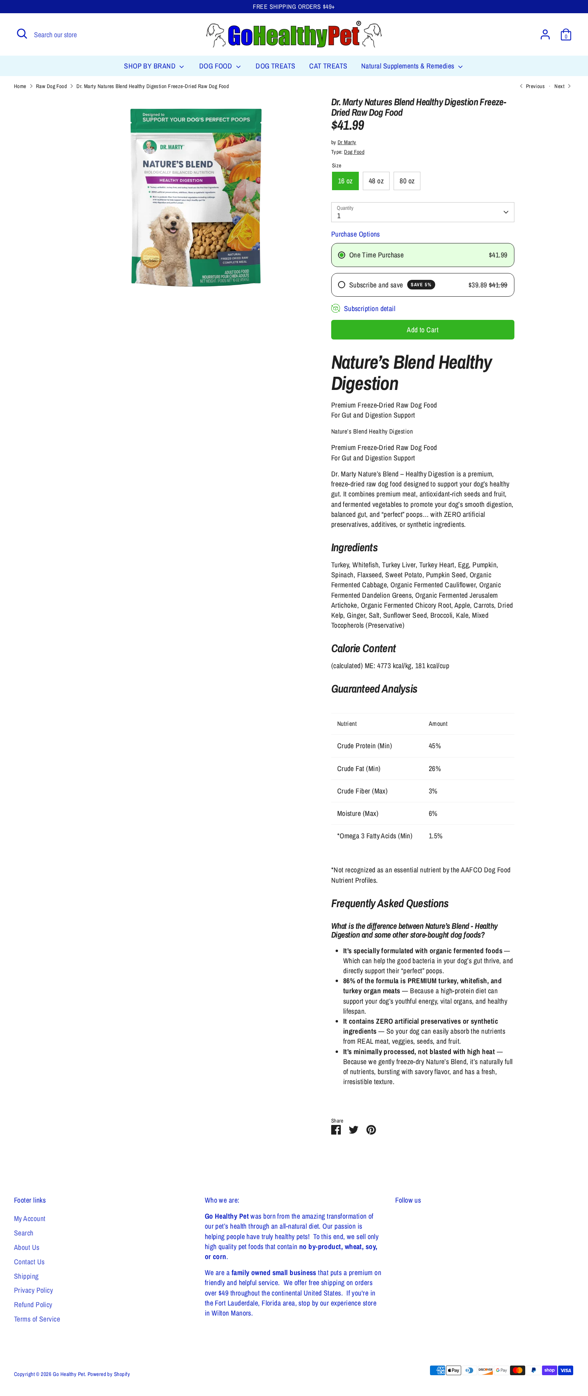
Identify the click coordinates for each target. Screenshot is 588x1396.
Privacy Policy (33, 1290)
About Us (27, 1247)
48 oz (376, 181)
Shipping (26, 1276)
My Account (30, 1218)
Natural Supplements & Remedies (408, 66)
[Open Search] (22, 34)
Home (20, 86)
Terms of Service (37, 1319)
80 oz (407, 181)
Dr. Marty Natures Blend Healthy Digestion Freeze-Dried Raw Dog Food (152, 86)
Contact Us (29, 1262)
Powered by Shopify (109, 1374)
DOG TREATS (276, 66)
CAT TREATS (328, 66)
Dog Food (354, 151)
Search (24, 1233)
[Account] (545, 34)
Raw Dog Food (51, 86)
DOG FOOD (216, 66)
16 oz (345, 181)
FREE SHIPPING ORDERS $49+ (294, 6)
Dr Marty (347, 142)
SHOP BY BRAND (150, 66)
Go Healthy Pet (69, 1374)
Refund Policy (33, 1305)
